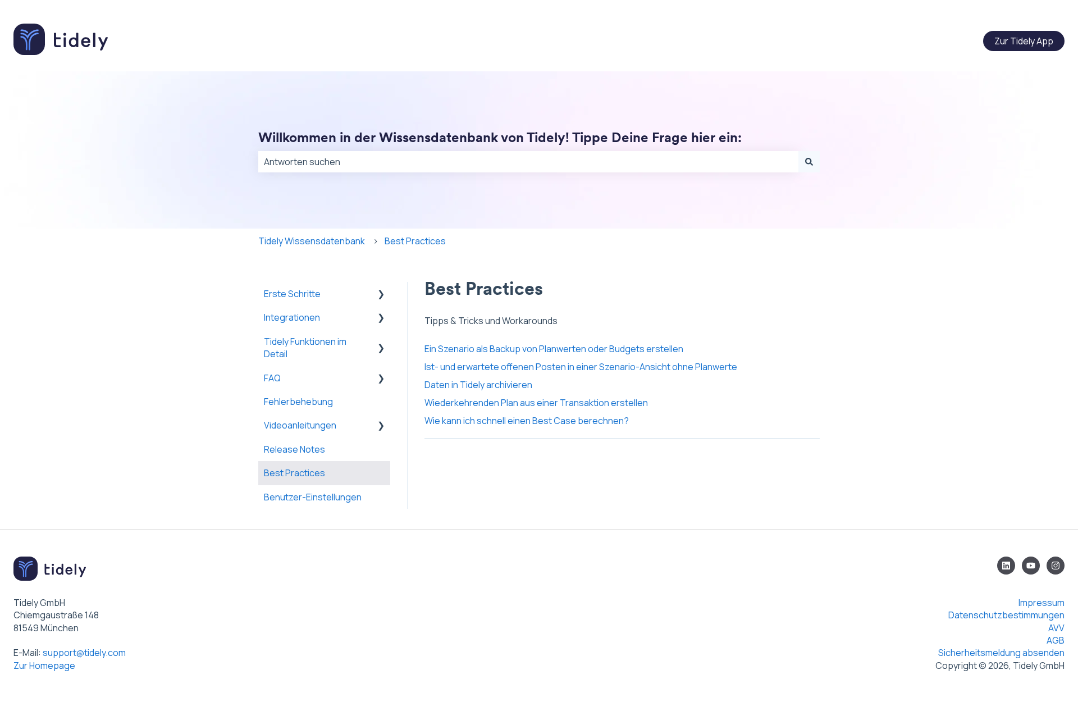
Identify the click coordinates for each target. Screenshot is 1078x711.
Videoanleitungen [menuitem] (300, 425)
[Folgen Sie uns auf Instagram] (1056, 566)
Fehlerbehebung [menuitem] (298, 401)
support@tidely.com (84, 652)
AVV (1056, 628)
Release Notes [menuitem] (294, 449)
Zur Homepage (44, 665)
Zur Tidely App (1023, 41)
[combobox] (528, 161)
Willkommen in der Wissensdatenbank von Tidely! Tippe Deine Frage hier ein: (500, 137)
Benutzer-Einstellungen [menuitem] (313, 497)
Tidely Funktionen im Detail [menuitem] (305, 347)
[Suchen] (809, 161)
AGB (1056, 640)
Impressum (1034, 602)
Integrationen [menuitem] (292, 317)
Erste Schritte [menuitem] (292, 294)
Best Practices (415, 241)
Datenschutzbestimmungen (1006, 615)
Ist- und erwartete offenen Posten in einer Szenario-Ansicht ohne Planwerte (580, 367)
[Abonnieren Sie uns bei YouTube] (1031, 566)
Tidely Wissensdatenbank (311, 241)
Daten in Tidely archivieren (478, 385)
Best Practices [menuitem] (294, 473)
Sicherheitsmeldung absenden (1001, 652)
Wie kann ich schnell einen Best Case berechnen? (526, 420)
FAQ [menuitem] (272, 378)
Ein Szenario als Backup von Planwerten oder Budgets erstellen (553, 349)
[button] (381, 294)
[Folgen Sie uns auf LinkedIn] (1006, 566)
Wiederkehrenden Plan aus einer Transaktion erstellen (536, 402)
